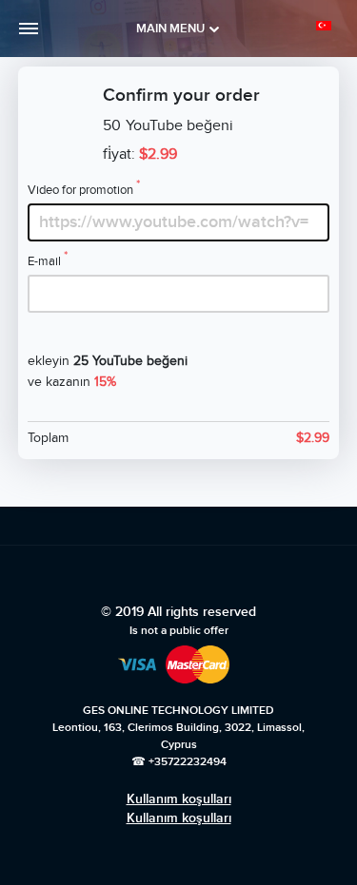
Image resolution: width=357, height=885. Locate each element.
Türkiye (327, 25)
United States (301, 59)
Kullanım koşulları (179, 799)
